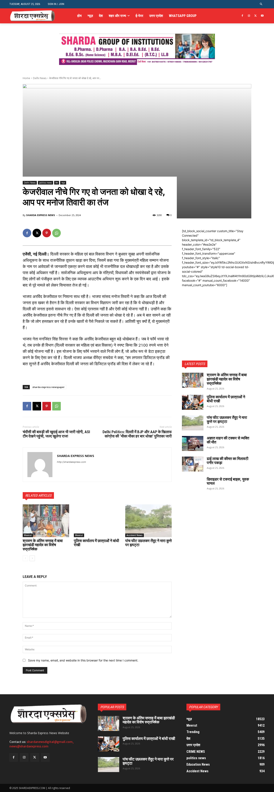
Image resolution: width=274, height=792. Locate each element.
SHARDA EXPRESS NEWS (40, 215)
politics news (45, 182)
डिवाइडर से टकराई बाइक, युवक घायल (228, 481)
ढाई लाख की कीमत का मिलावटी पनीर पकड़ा (227, 460)
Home (26, 78)
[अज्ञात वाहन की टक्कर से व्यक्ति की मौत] (192, 443)
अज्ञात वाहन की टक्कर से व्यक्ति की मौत (228, 440)
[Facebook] (242, 16)
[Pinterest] (46, 233)
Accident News (135, 535)
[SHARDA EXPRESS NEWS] (39, 464)
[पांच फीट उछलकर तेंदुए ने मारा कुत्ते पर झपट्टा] (148, 520)
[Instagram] (249, 16)
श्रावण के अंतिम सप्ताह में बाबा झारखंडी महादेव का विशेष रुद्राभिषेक (43, 545)
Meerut (28, 535)
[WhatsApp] (56, 233)
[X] (255, 16)
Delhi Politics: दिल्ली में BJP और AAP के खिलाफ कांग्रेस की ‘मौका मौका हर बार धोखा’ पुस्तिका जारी (137, 434)
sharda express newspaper (48, 387)
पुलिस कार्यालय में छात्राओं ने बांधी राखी (96, 542)
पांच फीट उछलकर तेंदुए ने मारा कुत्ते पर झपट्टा (148, 542)
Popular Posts (112, 707)
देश (56, 182)
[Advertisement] (217, 314)
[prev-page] (25, 558)
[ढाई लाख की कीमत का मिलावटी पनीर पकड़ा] (192, 464)
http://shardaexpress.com (71, 461)
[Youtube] (262, 16)
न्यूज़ (63, 182)
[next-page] (32, 558)
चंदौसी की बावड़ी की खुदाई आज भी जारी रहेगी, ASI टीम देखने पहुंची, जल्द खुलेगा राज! (56, 434)
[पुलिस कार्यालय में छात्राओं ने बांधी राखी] (97, 520)
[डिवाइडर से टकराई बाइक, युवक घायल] (192, 484)
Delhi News (39, 78)
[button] (261, 4)
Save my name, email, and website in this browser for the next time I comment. (83, 660)
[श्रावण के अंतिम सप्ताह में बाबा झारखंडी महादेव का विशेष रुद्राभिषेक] (46, 520)
